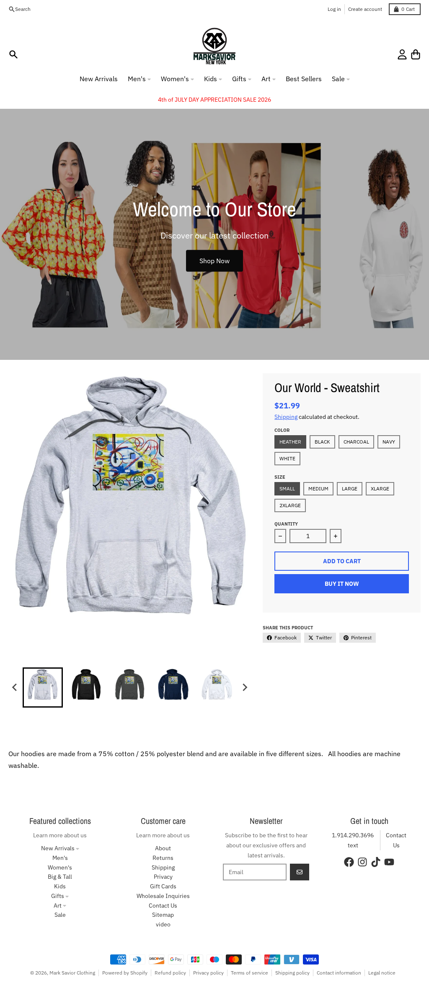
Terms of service (249, 973)
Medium (318, 488)
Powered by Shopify (124, 973)
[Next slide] (245, 687)
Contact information (339, 973)
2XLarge (290, 505)
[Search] (13, 54)
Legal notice (381, 973)
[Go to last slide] (15, 687)
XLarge (380, 488)
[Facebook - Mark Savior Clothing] (349, 862)
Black (322, 442)
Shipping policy (292, 973)
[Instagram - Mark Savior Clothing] (362, 862)
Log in (334, 9)
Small (287, 488)
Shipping (285, 417)
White (287, 458)
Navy (388, 442)
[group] (43, 687)
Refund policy (170, 973)
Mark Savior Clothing (72, 973)
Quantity (286, 524)
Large (349, 488)
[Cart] (416, 54)
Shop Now (214, 261)
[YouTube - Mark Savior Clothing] (389, 862)
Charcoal (356, 442)
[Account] (402, 54)
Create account (365, 9)
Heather (290, 442)
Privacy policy (208, 973)
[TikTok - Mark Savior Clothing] (376, 862)
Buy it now (342, 583)
